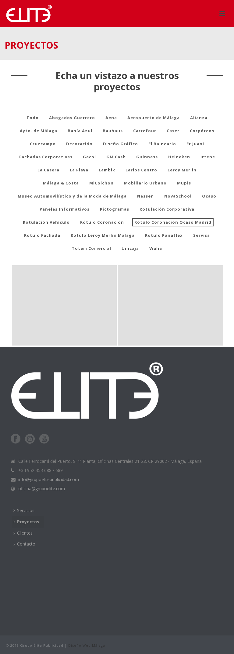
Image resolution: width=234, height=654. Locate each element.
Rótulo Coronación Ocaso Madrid (172, 222)
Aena (111, 117)
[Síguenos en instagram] (30, 439)
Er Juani (195, 143)
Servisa (201, 235)
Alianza (198, 117)
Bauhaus (113, 130)
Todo (33, 117)
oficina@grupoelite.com (41, 488)
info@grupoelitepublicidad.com (48, 479)
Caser (173, 130)
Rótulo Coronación (102, 222)
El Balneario (162, 143)
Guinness (147, 157)
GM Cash (116, 157)
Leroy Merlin (182, 170)
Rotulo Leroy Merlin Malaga (103, 235)
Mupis (184, 183)
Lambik (107, 170)
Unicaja (130, 248)
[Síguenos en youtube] (44, 439)
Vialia (155, 248)
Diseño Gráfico (120, 143)
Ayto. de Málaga (38, 130)
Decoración (79, 143)
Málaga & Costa (61, 183)
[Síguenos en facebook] (15, 439)
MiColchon (101, 183)
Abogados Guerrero (72, 117)
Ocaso (209, 196)
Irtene (207, 157)
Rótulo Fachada (42, 235)
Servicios (25, 510)
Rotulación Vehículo (46, 222)
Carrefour (144, 130)
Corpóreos (202, 130)
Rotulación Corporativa (167, 209)
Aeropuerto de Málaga (153, 117)
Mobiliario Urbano (145, 183)
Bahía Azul (80, 130)
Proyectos (28, 522)
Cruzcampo (43, 143)
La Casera (48, 170)
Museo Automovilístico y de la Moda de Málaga (72, 196)
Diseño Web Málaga (86, 645)
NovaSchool (178, 196)
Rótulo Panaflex (164, 235)
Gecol (89, 157)
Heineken (179, 157)
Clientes (25, 533)
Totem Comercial (91, 248)
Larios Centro (141, 170)
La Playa (79, 170)
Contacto (26, 544)
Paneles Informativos (65, 209)
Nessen (145, 196)
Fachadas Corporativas (46, 157)
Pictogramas (114, 209)
